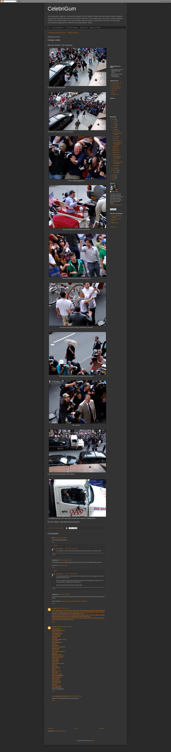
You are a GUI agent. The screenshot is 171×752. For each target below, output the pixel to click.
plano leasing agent (63, 565)
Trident (113, 220)
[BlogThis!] (71, 528)
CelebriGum (62, 9)
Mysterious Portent (95, 27)
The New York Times (116, 83)
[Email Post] (66, 528)
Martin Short (116, 148)
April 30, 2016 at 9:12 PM (63, 608)
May (114, 127)
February (115, 170)
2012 (113, 175)
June (114, 125)
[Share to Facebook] (75, 528)
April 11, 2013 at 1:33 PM (71, 573)
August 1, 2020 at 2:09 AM (75, 696)
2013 (113, 119)
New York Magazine (116, 86)
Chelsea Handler (117, 140)
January (115, 172)
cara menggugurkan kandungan (60, 696)
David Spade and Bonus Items (117, 157)
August (114, 121)
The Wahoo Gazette (116, 219)
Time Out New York (116, 88)
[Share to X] (73, 528)
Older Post (101, 728)
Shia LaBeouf (116, 165)
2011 (113, 177)
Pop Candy (114, 90)
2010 (113, 179)
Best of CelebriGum (57, 27)
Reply (53, 542)
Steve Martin (116, 138)
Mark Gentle (83, 27)
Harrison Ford (116, 152)
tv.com (112, 92)
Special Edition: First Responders (118, 143)
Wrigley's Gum (114, 222)
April (114, 129)
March (114, 168)
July (114, 123)
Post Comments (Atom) (59, 731)
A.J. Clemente (116, 136)
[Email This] (69, 528)
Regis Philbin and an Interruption (118, 163)
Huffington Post (115, 94)
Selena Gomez (116, 131)
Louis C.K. (115, 160)
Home (48, 27)
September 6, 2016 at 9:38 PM (64, 626)
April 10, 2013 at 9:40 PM (71, 548)
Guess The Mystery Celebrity (117, 134)
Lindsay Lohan (116, 154)
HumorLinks (113, 227)
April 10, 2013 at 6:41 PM (61, 538)
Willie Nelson (116, 150)
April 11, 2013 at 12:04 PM (65, 560)
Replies (55, 545)
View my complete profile (116, 205)
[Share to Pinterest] (76, 528)
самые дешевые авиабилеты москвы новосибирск (74, 601)
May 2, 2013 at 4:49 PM (64, 594)
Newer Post (51, 728)
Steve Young (59, 548)
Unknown (54, 608)
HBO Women (116, 146)
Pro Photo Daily (115, 85)
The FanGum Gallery (72, 27)
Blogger (92, 740)
